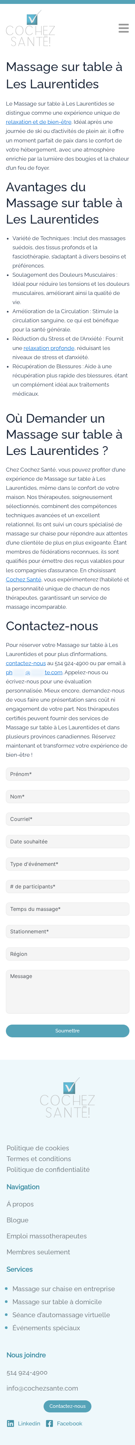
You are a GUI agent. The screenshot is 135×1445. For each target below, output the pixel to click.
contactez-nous (26, 663)
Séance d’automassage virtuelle (61, 1315)
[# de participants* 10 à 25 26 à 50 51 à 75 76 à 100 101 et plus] (67, 885)
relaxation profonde (49, 348)
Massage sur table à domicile (57, 1302)
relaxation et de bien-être (38, 122)
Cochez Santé (23, 579)
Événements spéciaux (46, 1328)
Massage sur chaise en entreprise (63, 1289)
